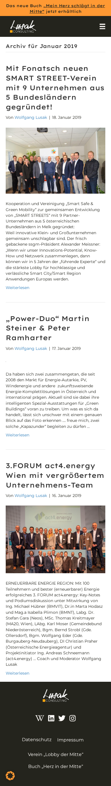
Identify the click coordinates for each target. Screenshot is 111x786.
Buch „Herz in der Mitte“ (55, 766)
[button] (10, 775)
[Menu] (102, 26)
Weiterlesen (17, 287)
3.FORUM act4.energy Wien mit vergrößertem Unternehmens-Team (55, 475)
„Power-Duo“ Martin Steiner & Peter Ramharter (48, 328)
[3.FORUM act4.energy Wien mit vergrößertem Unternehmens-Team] (55, 539)
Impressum (70, 740)
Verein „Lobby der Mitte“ (55, 754)
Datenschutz (37, 739)
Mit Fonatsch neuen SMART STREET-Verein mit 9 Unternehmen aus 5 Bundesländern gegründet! (55, 87)
